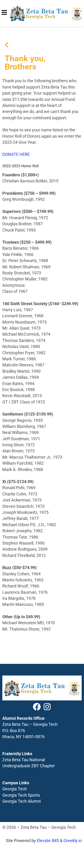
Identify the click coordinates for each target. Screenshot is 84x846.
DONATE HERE (16, 154)
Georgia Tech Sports (21, 795)
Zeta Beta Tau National (23, 759)
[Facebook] (37, 707)
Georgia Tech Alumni (21, 801)
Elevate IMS (48, 840)
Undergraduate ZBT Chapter (28, 766)
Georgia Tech (14, 789)
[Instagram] (47, 707)
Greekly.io (72, 840)
